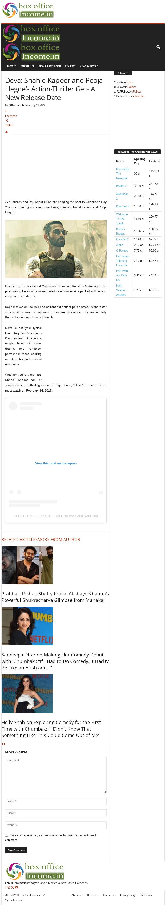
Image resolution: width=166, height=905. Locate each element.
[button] (158, 47)
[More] (56, 132)
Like (129, 82)
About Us (77, 895)
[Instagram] (9, 887)
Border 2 (121, 186)
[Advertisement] (105, 6)
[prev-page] (2, 744)
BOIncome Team (19, 105)
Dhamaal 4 (122, 206)
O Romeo (122, 250)
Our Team (92, 895)
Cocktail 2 (122, 239)
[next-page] (4, 744)
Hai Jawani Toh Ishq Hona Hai (123, 261)
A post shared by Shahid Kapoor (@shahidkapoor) (56, 516)
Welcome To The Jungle (122, 219)
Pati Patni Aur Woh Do (122, 275)
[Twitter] (13, 887)
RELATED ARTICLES (20, 539)
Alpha (119, 245)
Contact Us (109, 895)
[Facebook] (6, 887)
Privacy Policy (128, 895)
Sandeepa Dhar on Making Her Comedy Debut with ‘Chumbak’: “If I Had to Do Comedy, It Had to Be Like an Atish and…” (56, 661)
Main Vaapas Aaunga (121, 290)
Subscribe (138, 96)
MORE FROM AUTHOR (59, 539)
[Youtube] (16, 887)
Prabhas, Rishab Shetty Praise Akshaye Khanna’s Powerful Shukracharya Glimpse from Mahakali (55, 596)
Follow (132, 87)
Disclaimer (146, 895)
